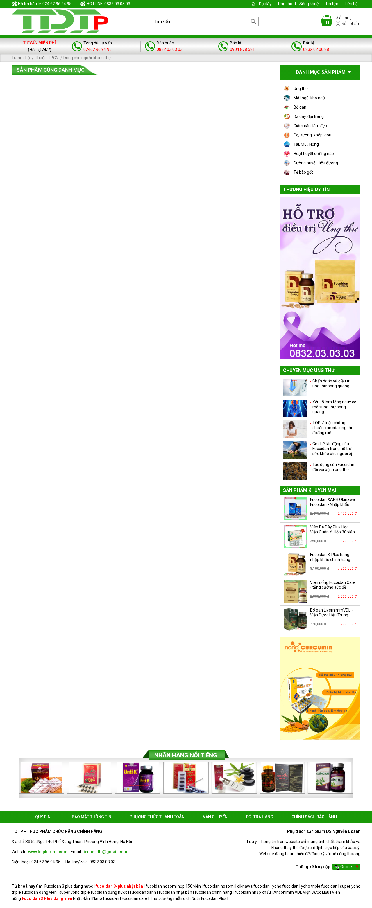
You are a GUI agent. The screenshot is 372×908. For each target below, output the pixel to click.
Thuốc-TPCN (46, 57)
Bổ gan (300, 107)
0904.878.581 (242, 49)
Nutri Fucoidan (205, 898)
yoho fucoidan (285, 886)
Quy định (44, 816)
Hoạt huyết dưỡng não (314, 153)
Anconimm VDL (287, 892)
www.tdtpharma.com (47, 851)
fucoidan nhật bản (175, 892)
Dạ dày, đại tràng (309, 116)
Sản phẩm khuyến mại (309, 490)
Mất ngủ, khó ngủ (309, 98)
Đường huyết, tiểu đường (316, 163)
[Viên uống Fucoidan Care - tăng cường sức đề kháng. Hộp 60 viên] (295, 591)
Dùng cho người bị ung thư (87, 57)
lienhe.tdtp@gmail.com (105, 851)
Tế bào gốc (304, 172)
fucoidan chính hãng (213, 892)
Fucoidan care (134, 898)
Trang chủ (21, 57)
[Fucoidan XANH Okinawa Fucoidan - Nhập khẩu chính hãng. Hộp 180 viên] (295, 508)
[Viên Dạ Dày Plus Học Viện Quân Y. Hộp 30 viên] (295, 536)
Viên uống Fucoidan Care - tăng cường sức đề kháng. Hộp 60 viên (332, 587)
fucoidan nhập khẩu (253, 892)
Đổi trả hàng (259, 816)
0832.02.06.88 (316, 49)
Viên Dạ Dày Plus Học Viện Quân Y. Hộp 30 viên (332, 529)
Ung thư (285, 3)
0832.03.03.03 (170, 49)
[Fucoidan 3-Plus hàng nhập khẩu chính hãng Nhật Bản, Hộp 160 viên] (295, 564)
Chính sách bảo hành (314, 816)
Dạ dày (265, 3)
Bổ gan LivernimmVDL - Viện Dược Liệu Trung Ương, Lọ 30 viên (331, 615)
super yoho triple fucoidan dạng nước (93, 892)
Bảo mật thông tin (91, 816)
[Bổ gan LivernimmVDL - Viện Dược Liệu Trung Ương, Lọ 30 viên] (295, 619)
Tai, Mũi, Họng (306, 144)
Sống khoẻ (309, 3)
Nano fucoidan (105, 898)
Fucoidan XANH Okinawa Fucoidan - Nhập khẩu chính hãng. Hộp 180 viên (332, 504)
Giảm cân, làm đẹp (310, 125)
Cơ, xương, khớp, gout (313, 135)
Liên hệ (351, 3)
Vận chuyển (215, 816)
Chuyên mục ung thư (309, 370)
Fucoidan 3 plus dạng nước (68, 886)
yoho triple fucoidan (319, 886)
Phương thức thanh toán (157, 816)
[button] (356, 777)
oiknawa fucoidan (253, 886)
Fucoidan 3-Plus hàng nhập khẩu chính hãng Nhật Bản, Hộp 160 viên (331, 559)
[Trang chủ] (253, 3)
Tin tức (331, 3)
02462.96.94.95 (97, 49)
